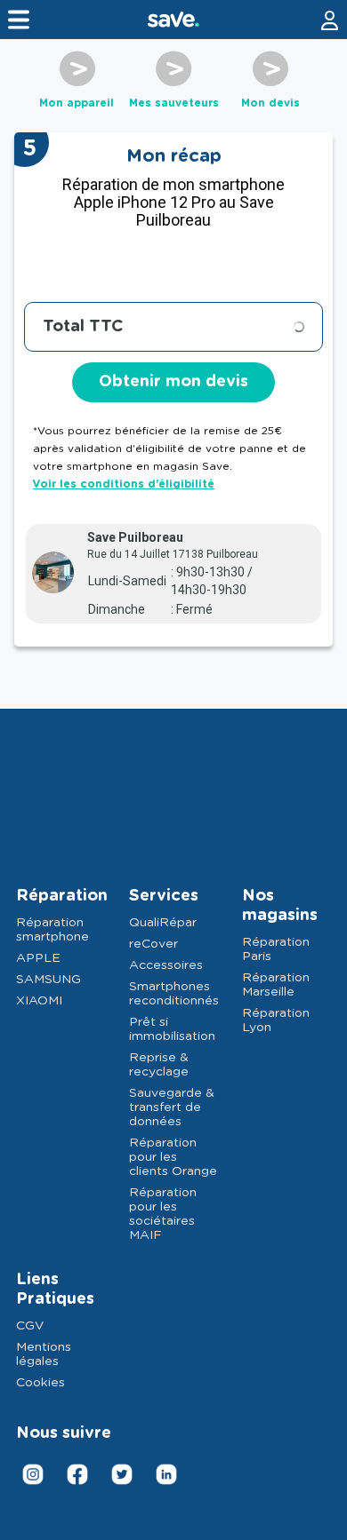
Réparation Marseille (276, 985)
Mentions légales (43, 1354)
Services (163, 896)
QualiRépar (163, 923)
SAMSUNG (48, 979)
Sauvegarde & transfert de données (171, 1107)
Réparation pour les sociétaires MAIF (163, 1214)
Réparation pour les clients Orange (173, 1157)
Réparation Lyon (276, 1020)
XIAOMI (39, 1001)
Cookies (40, 1383)
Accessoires (166, 965)
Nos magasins (280, 906)
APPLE (38, 958)
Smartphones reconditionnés (173, 993)
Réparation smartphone (52, 930)
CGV (30, 1326)
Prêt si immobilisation (172, 1029)
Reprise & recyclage (159, 1065)
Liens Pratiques (55, 1289)
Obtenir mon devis (173, 382)
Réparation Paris (276, 949)
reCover (153, 944)
